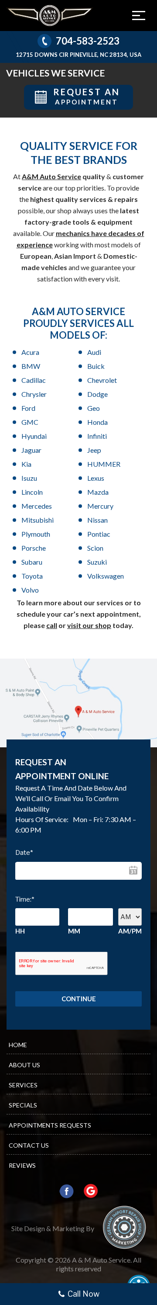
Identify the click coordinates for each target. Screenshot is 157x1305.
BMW (30, 366)
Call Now (83, 1293)
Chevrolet (102, 380)
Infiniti (97, 436)
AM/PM (130, 931)
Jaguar (31, 450)
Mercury (100, 506)
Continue (78, 999)
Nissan (97, 520)
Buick (96, 366)
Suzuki (97, 562)
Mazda (98, 492)
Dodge (97, 394)
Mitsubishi (37, 520)
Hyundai (34, 436)
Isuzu (29, 478)
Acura (30, 352)
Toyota (32, 576)
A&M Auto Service (51, 176)
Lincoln (32, 492)
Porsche (33, 548)
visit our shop (89, 625)
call (51, 625)
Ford (28, 408)
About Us (24, 1065)
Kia (26, 464)
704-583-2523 (87, 41)
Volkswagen (105, 576)
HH (20, 931)
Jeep (98, 450)
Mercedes (36, 506)
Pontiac (98, 534)
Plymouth (35, 534)
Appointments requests (50, 1125)
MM (74, 931)
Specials (23, 1105)
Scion (95, 548)
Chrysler (34, 394)
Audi (94, 352)
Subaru (31, 562)
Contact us (29, 1145)
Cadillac (33, 380)
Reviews (22, 1165)
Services (23, 1085)
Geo (93, 408)
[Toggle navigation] (138, 15)
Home (18, 1044)
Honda (97, 422)
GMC (29, 422)
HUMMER (103, 464)
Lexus (95, 478)
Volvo (30, 590)
